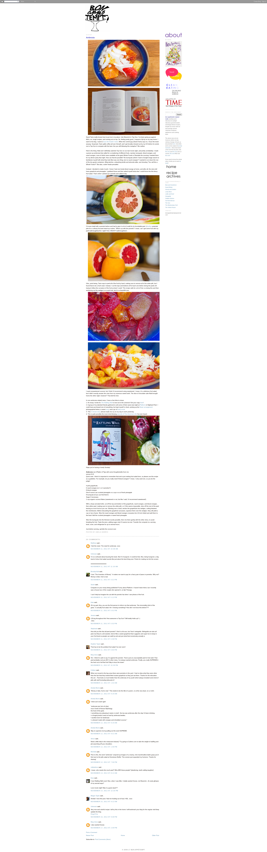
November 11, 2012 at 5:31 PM (104, 610)
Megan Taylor (95, 796)
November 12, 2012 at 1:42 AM (104, 683)
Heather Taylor (95, 644)
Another (149, 226)
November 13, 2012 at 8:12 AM (104, 773)
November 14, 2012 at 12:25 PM (104, 791)
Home (123, 835)
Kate (92, 602)
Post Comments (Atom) (103, 839)
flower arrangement (146, 407)
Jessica (93, 615)
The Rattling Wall (106, 402)
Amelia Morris (95, 688)
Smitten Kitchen (169, 198)
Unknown (94, 554)
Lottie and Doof (169, 194)
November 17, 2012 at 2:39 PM (104, 828)
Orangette (168, 196)
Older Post (155, 835)
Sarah (93, 584)
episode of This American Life (127, 414)
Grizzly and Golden (170, 189)
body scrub (121, 409)
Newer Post (90, 835)
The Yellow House (170, 207)
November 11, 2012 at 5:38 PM (104, 639)
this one (167, 151)
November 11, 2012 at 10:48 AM (104, 549)
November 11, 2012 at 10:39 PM (104, 665)
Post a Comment (91, 832)
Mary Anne (94, 655)
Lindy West (168, 192)
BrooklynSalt (95, 571)
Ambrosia (90, 37)
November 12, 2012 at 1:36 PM (104, 747)
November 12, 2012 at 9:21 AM (104, 733)
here (141, 402)
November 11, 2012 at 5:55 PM (104, 650)
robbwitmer (94, 767)
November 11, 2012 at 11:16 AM (104, 566)
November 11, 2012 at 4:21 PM (104, 580)
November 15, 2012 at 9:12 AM (104, 801)
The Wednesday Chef (171, 205)
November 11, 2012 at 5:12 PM (104, 597)
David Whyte (169, 187)
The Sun (167, 203)
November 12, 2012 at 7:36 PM (104, 762)
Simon (93, 738)
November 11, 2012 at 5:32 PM (104, 623)
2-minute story (95, 412)
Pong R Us (94, 814)
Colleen (93, 670)
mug (107, 409)
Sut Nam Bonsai (169, 200)
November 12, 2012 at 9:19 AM (104, 694)
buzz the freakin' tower (110, 141)
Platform (142, 405)
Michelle (93, 752)
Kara (92, 778)
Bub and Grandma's (171, 185)
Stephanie (94, 628)
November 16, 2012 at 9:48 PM (104, 817)
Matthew (93, 543)
